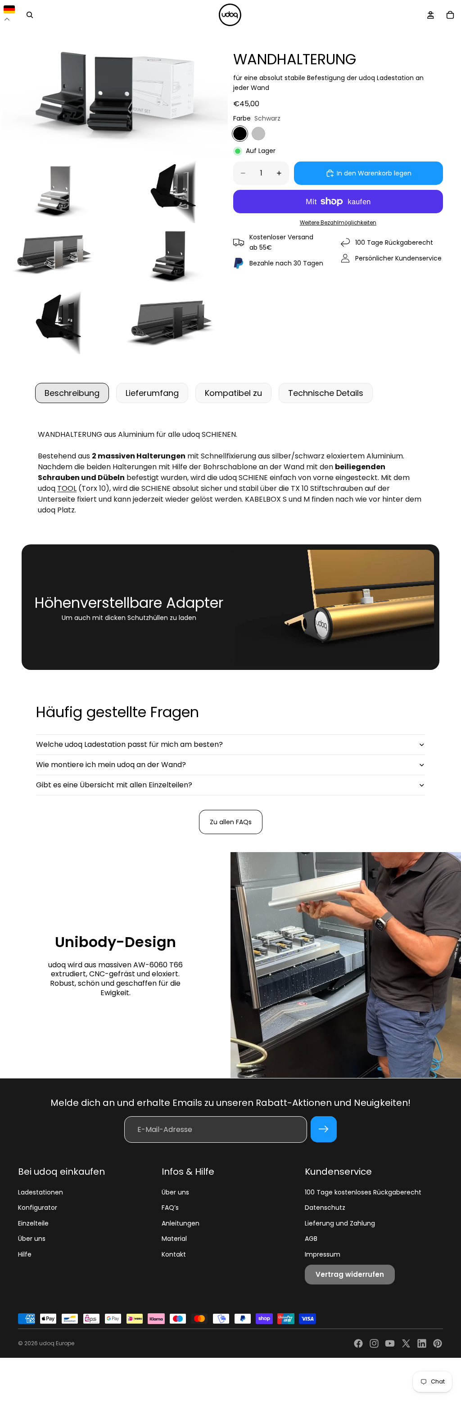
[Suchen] (30, 15)
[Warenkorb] (450, 15)
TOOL (67, 488)
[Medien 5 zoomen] (171, 256)
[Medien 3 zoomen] (171, 191)
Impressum (322, 1254)
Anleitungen (180, 1223)
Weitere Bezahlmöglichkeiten (338, 222)
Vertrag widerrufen (350, 1274)
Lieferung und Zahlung (340, 1223)
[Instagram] (374, 1343)
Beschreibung (72, 393)
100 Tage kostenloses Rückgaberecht (363, 1192)
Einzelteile (33, 1223)
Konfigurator (37, 1207)
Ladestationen (40, 1192)
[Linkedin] (421, 1343)
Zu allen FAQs (231, 821)
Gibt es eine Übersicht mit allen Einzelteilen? (114, 785)
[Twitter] (406, 1343)
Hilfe (25, 1254)
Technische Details (325, 393)
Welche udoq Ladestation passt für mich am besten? (129, 744)
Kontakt (174, 1254)
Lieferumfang (152, 393)
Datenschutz (325, 1207)
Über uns (31, 1238)
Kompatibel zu (233, 393)
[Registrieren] (324, 1129)
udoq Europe (56, 1343)
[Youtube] (389, 1343)
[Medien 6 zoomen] (56, 322)
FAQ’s (170, 1207)
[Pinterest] (437, 1343)
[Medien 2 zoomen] (56, 191)
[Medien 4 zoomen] (56, 256)
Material (174, 1238)
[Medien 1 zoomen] (114, 94)
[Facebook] (358, 1343)
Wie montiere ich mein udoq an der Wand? (111, 764)
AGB (311, 1238)
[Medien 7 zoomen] (171, 322)
